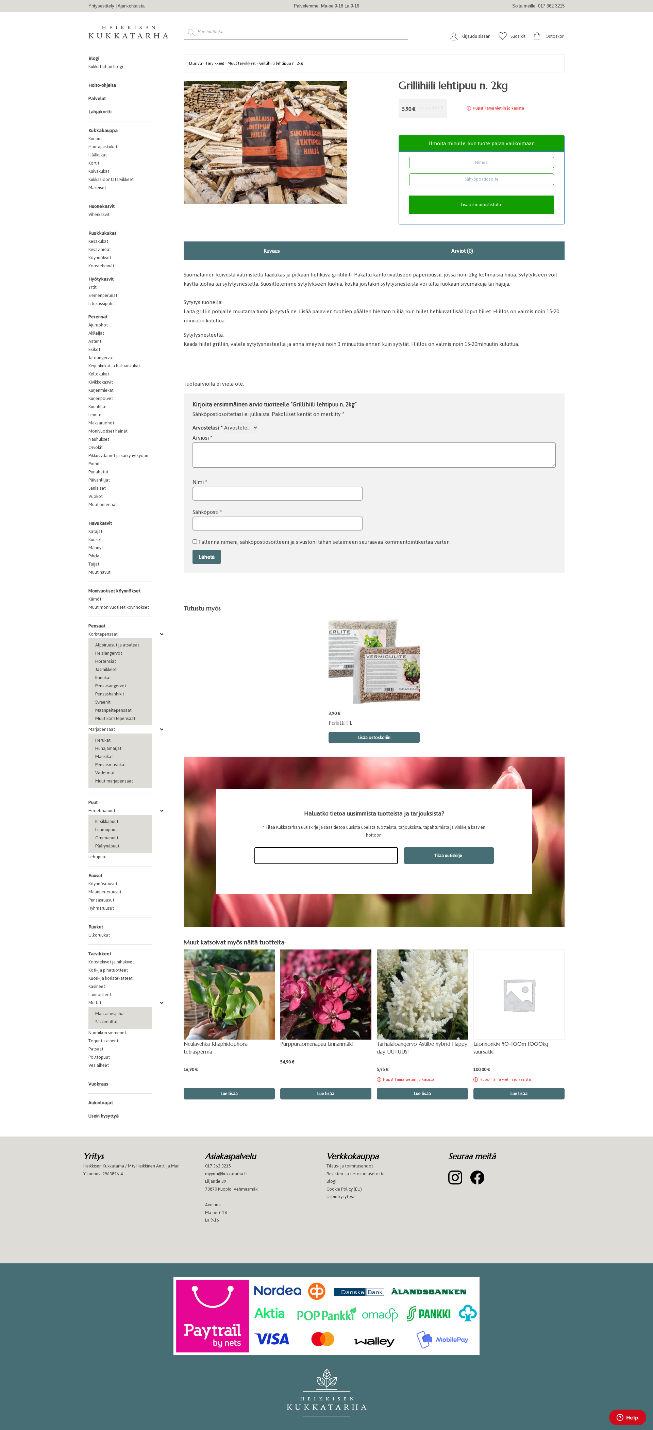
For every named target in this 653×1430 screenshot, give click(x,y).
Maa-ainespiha (109, 1013)
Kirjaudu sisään (476, 36)
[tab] (272, 250)
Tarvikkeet (99, 953)
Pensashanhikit (109, 694)
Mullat (94, 1002)
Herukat (103, 740)
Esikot (94, 349)
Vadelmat (105, 773)
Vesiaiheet (98, 1065)
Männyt (95, 547)
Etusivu (195, 63)
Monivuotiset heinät (108, 431)
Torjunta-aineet (103, 1041)
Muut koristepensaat (115, 718)
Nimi (199, 482)
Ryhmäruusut (101, 908)
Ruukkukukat (102, 233)
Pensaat (96, 625)
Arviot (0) (462, 251)
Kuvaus (272, 251)
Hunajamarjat (108, 748)
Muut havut (99, 572)
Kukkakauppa (103, 130)
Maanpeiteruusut (104, 892)
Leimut (95, 414)
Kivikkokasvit (100, 382)
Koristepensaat (103, 634)
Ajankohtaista (131, 6)
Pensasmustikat (110, 764)
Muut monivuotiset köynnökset (118, 607)
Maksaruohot (101, 423)
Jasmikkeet (106, 669)
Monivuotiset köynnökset (114, 590)
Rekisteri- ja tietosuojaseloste (355, 1174)
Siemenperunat (102, 295)
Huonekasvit (101, 206)
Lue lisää (422, 1093)
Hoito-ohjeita (102, 85)
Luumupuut (106, 829)
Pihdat (94, 556)
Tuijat (93, 564)
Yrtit (92, 287)
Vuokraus (98, 1084)
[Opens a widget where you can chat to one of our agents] (627, 1418)
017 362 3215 (218, 1166)
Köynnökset (99, 257)
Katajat (95, 531)
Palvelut (97, 98)
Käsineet (96, 986)
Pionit (94, 463)
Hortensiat (105, 661)
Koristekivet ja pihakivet (111, 962)
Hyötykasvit (101, 279)
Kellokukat (98, 374)
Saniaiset (97, 488)
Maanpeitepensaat (113, 710)
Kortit (93, 163)
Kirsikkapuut (106, 821)
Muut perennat (102, 504)
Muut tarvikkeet (242, 63)
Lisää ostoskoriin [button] (374, 737)
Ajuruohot (98, 325)
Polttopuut (99, 1057)
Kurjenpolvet (100, 398)
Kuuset (95, 539)
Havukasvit (100, 523)
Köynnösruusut (102, 883)
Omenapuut (106, 838)
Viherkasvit (99, 214)
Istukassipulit (101, 303)
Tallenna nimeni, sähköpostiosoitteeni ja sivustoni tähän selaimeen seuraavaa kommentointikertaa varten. (324, 542)
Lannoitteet (99, 994)
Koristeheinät (101, 266)
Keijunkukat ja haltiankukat (114, 365)
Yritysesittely (101, 6)
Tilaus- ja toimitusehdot (349, 1166)
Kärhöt (94, 599)
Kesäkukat (98, 241)
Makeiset (97, 187)
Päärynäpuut (107, 846)
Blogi (93, 58)
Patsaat (95, 1049)
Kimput (95, 138)
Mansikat (104, 756)
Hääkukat (97, 155)
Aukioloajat (100, 1102)
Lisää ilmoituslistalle (482, 204)
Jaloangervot (101, 357)
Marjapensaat (101, 729)
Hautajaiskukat (102, 146)
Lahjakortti (100, 111)
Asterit (94, 341)
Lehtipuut (97, 857)
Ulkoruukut (99, 935)
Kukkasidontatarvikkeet (111, 179)
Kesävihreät (99, 249)
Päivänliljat (99, 480)
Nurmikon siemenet (107, 1032)
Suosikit (517, 36)
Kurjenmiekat (101, 390)
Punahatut (98, 472)
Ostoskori (555, 36)
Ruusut (95, 875)
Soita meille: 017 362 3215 (538, 6)
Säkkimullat (106, 1021)
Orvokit (95, 447)
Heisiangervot (108, 653)
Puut (93, 802)
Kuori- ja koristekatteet (110, 978)
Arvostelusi (207, 427)
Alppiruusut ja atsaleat (117, 645)
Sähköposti (207, 512)
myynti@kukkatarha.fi (226, 1174)
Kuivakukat (98, 171)
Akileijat (96, 333)
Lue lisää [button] (229, 1093)
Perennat (97, 316)
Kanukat (103, 677)
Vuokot (95, 496)
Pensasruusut (101, 900)
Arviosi (202, 438)
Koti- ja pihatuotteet (108, 970)
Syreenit (103, 702)
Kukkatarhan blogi (105, 66)
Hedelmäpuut (101, 810)
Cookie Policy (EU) (344, 1189)
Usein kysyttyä (103, 1116)
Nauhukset (98, 439)
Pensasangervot (110, 686)
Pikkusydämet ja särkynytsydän (118, 455)
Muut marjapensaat (114, 781)
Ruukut (95, 926)
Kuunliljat (97, 406)
